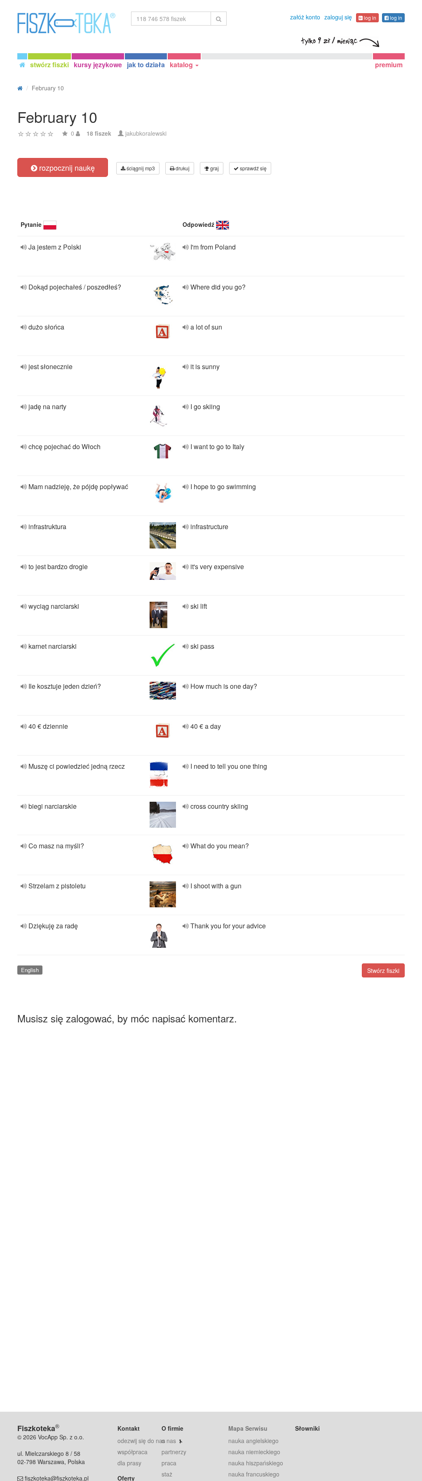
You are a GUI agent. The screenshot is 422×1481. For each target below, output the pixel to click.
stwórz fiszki (49, 64)
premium (389, 64)
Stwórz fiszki (383, 970)
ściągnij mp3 (140, 168)
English (30, 970)
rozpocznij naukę (66, 167)
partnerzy (174, 1452)
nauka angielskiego (253, 1440)
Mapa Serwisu (247, 1428)
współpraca (132, 1452)
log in (369, 17)
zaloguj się (338, 17)
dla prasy (129, 1463)
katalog (182, 64)
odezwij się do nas (141, 1440)
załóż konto (305, 17)
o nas (169, 1440)
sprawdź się (253, 168)
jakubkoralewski (145, 133)
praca (169, 1463)
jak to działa (146, 64)
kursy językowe (98, 64)
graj (214, 168)
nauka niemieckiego (254, 1452)
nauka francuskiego (253, 1474)
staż (167, 1474)
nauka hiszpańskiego (255, 1463)
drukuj (182, 168)
